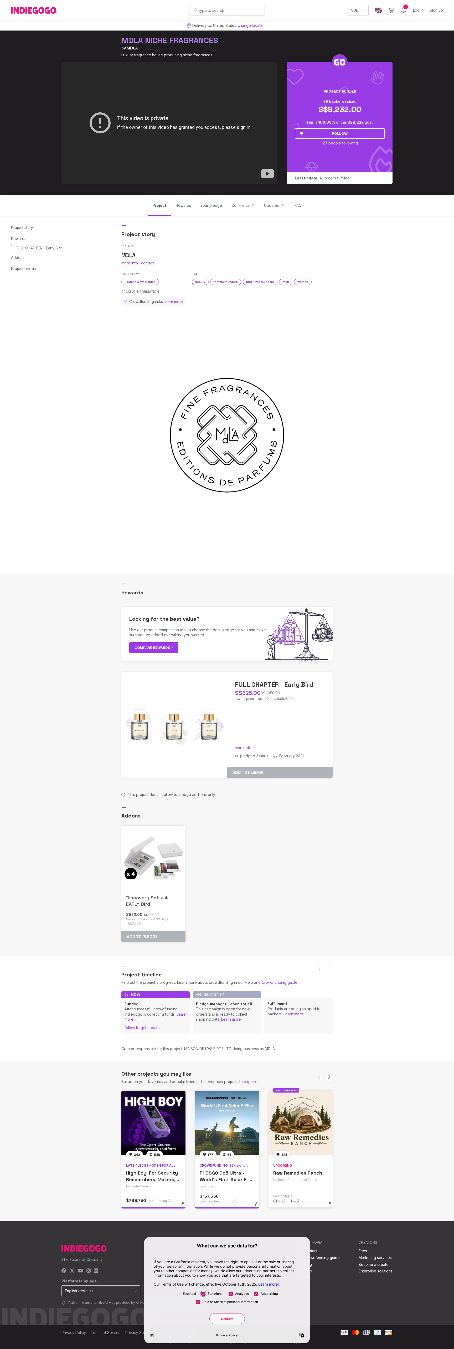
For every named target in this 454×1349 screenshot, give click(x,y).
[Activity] (403, 10)
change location (252, 25)
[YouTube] (80, 1271)
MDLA (132, 48)
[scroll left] (319, 970)
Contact (310, 1250)
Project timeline (24, 268)
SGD (355, 10)
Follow (340, 133)
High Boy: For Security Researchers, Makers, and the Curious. (152, 1179)
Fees (363, 1250)
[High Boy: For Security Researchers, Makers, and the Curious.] (153, 1123)
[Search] (195, 10)
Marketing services (375, 1257)
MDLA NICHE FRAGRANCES (169, 40)
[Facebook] (63, 1271)
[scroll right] (329, 970)
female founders (226, 282)
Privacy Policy (73, 1332)
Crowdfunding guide (279, 982)
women (302, 282)
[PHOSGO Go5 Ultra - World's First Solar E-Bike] (227, 1123)
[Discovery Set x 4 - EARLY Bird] (153, 858)
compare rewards (153, 647)
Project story (22, 227)
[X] (72, 1271)
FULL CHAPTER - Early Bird (39, 248)
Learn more (231, 1019)
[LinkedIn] (96, 1271)
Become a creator (374, 1264)
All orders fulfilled (322, 178)
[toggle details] (185, 1206)
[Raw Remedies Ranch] (301, 1123)
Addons (17, 257)
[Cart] (391, 10)
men (285, 282)
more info (129, 263)
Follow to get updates (143, 1027)
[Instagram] (88, 1271)
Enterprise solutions (376, 1271)
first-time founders (260, 282)
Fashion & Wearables (140, 282)
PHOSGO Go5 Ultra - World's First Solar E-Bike (224, 1179)
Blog (308, 1264)
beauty (200, 282)
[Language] (378, 10)
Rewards (18, 238)
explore (250, 1081)
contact (147, 263)
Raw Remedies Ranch (297, 1173)
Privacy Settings (139, 1332)
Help (249, 982)
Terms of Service (106, 1332)
